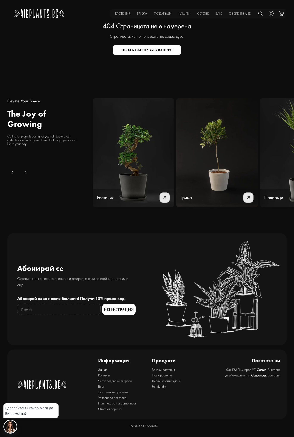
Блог (101, 386)
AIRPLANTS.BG (149, 426)
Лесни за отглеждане (166, 381)
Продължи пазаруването (147, 50)
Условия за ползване (112, 397)
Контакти (104, 375)
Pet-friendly (159, 386)
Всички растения (163, 369)
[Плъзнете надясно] (25, 172)
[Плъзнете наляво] (12, 172)
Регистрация (119, 309)
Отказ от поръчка (110, 409)
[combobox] (260, 13)
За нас (102, 369)
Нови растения (162, 375)
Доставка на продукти (113, 392)
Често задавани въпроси (115, 381)
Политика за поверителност (117, 403)
